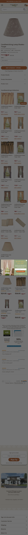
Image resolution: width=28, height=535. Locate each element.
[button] (20, 271)
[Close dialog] (26, 260)
